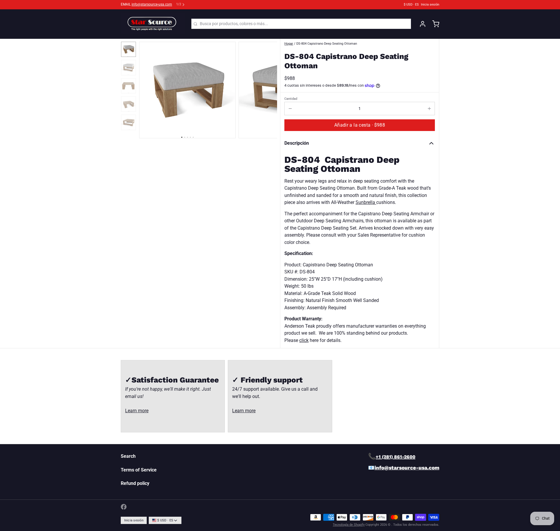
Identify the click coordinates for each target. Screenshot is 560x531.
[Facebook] (124, 507)
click (304, 340)
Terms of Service (139, 470)
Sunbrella (366, 202)
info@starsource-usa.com (152, 4)
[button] (359, 125)
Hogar (288, 44)
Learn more (136, 410)
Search (128, 456)
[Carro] (433, 23)
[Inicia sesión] (420, 23)
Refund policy (135, 483)
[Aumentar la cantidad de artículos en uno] (429, 108)
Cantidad (290, 99)
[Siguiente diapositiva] (268, 88)
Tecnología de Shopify (349, 525)
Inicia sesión (430, 4)
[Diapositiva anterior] (147, 88)
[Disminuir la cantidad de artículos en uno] (290, 108)
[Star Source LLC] (153, 23)
